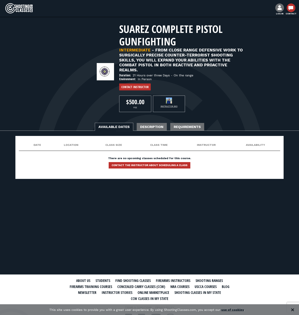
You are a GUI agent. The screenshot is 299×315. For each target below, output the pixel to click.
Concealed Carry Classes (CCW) (141, 286)
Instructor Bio (169, 106)
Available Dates (114, 127)
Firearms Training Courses (91, 286)
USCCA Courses (206, 286)
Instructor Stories (117, 292)
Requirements (187, 127)
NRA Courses (179, 286)
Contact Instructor (135, 87)
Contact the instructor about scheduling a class (149, 165)
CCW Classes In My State (149, 298)
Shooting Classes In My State (197, 292)
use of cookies (232, 310)
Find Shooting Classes (133, 280)
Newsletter (87, 292)
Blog (225, 286)
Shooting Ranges (209, 280)
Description (151, 127)
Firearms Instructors (173, 280)
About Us (83, 280)
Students (103, 280)
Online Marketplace (153, 292)
